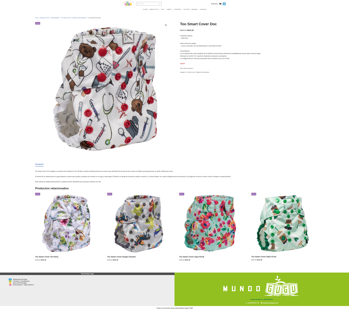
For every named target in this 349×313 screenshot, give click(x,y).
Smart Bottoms (55, 17)
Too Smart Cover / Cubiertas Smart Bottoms (74, 17)
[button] (164, 9)
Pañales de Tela (44, 17)
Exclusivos (186, 9)
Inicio (36, 17)
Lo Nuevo (145, 9)
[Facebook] (224, 3)
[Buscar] (160, 4)
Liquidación (203, 9)
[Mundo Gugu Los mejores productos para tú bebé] (128, 3)
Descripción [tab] (39, 164)
